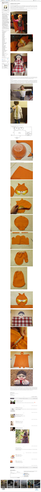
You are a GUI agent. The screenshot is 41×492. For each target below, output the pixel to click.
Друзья (4, 2)
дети (4, 17)
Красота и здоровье (4, 42)
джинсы (5, 17)
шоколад (5, 28)
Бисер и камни (3, 32)
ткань (4, 26)
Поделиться (36, 396)
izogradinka (17, 427)
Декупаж (3, 38)
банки (6, 13)
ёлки (2, 13)
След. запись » (26, 398)
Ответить (32, 405)
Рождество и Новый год (4, 50)
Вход (9, 0)
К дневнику (23, 398)
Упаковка (3, 54)
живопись (3, 39)
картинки (3, 18)
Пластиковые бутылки (4, 47)
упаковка (4, 27)
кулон (2, 20)
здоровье (7, 17)
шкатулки (3, 28)
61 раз (12, 394)
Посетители (6, 67)
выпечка (4, 15)
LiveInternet (3, 0)
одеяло (14, 393)
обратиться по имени (21, 400)
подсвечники (5, 23)
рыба (2, 25)
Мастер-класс (3, 45)
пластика (8, 22)
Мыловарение (3, 46)
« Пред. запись (20, 398)
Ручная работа (3, 51)
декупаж (7, 16)
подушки (12, 393)
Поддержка (33, 0)
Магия (2, 44)
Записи (2, 2)
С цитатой (34, 405)
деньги (2, 17)
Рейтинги (12, 0)
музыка (5, 20)
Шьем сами (3, 56)
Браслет (3, 13)
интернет (3, 41)
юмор (6, 28)
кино (7, 18)
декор (4, 16)
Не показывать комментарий (35, 452)
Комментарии (7, 2)
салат (3, 25)
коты (4, 19)
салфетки (5, 25)
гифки (3, 16)
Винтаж (2, 35)
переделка (5, 22)
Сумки (2, 53)
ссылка (21, 401)
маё (3, 20)
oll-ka (16, 454)
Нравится (33, 396)
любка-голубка (17, 414)
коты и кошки (7, 19)
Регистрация (7, 0)
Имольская (17, 407)
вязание (6, 15)
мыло (6, 20)
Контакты (36, 489)
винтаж (2, 15)
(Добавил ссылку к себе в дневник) (18, 416)
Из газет (3, 33)
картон (6, 18)
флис (17, 393)
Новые (36, 398)
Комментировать (12, 398)
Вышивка (3, 36)
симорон (3, 52)
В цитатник (36, 405)
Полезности (3, 48)
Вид (34, 0)
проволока (5, 24)
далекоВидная (17, 400)
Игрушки (3, 40)
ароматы (5, 13)
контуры (3, 19)
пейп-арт (3, 22)
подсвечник (3, 23)
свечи (7, 25)
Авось (15, 0)
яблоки (8, 28)
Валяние (3, 34)
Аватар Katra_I (5, 6)
